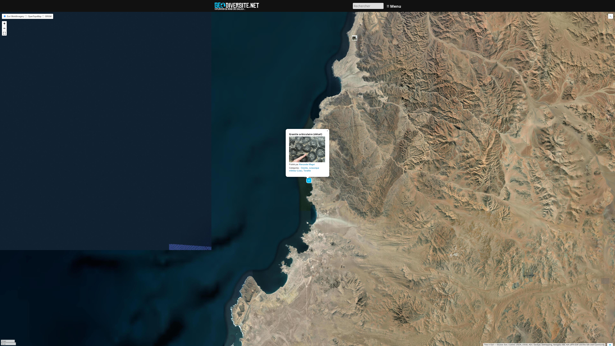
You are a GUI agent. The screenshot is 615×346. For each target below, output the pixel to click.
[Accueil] (238, 5)
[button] (354, 38)
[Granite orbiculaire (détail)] (307, 149)
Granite (304, 167)
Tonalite (307, 170)
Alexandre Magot (307, 164)
